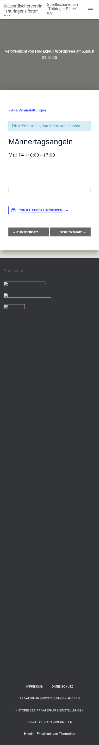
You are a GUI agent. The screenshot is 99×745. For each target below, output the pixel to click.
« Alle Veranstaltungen (27, 110)
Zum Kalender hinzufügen (40, 210)
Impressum (34, 686)
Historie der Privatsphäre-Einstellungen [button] (49, 710)
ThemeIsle (67, 734)
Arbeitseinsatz (26, 232)
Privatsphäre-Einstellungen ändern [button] (49, 698)
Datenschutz (62, 686)
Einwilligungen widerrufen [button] (49, 722)
